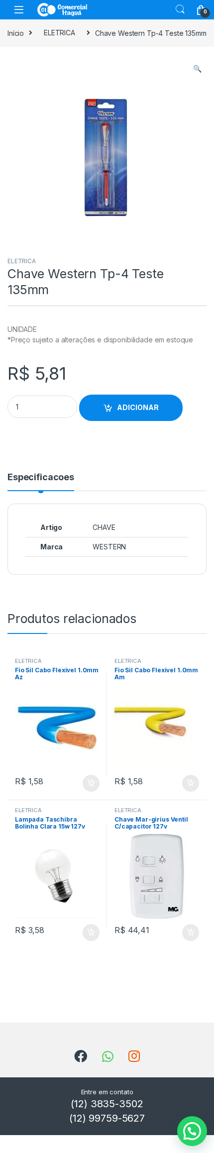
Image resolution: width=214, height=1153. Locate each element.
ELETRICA (59, 32)
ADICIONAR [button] (81, 783)
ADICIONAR (138, 407)
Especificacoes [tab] (40, 477)
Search (180, 9)
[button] (197, 69)
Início (15, 32)
